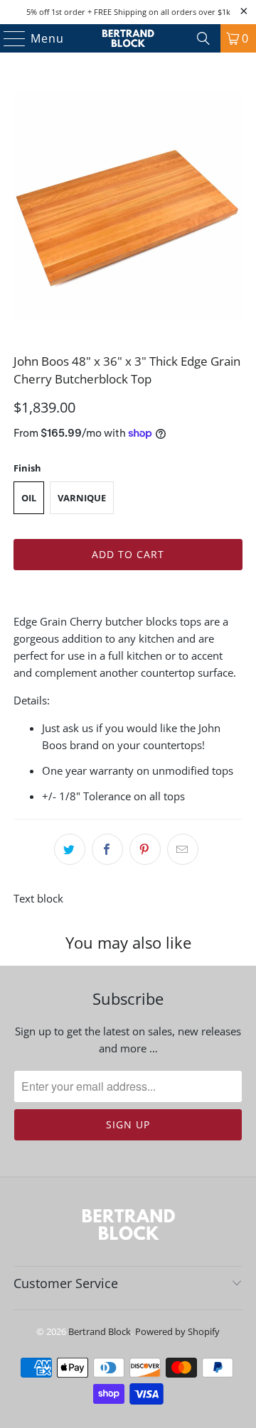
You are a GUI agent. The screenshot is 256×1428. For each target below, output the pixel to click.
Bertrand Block (99, 1331)
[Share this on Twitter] (69, 849)
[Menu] (8, 38)
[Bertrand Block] (128, 38)
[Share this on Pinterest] (145, 849)
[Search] (203, 38)
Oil (28, 497)
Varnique (82, 497)
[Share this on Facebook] (107, 849)
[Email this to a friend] (182, 849)
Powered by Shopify (177, 1331)
